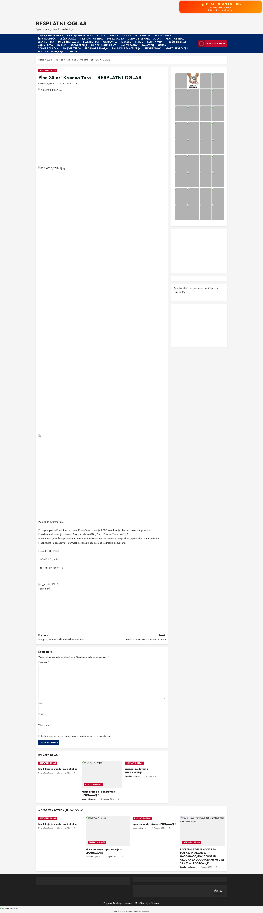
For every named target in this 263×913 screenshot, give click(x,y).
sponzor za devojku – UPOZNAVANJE (137, 770)
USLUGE (126, 35)
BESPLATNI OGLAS (61, 23)
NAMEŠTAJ (148, 45)
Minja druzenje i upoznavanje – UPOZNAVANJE (100, 793)
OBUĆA (162, 45)
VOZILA (101, 35)
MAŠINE (61, 45)
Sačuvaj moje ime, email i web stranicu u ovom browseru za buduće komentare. (78, 736)
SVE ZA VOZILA (115, 38)
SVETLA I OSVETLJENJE (50, 51)
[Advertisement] (82, 8)
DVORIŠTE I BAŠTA (68, 42)
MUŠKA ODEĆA (163, 35)
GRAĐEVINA (110, 42)
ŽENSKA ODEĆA (46, 38)
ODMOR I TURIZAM (48, 48)
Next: (146, 637)
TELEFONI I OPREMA (91, 38)
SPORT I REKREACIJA (176, 48)
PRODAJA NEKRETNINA (80, 35)
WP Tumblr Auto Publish (122, 912)
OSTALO (72, 51)
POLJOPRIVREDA (72, 48)
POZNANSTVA (143, 35)
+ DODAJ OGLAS (216, 43)
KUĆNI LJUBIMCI (177, 42)
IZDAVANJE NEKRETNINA (49, 35)
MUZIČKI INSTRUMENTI (103, 45)
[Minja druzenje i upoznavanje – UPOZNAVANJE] (102, 774)
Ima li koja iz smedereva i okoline (57, 769)
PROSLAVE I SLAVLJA (96, 48)
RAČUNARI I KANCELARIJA (126, 48)
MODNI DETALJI (78, 45)
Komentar (43, 662)
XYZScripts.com (144, 912)
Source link (44, 588)
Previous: (61, 637)
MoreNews (140, 903)
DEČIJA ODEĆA (68, 38)
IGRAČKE (126, 42)
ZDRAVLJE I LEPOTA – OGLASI (144, 38)
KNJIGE (139, 42)
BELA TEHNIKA (46, 42)
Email (41, 714)
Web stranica (44, 725)
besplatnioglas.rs (46, 83)
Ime (41, 703)
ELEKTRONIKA (91, 42)
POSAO (114, 35)
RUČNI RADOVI (153, 48)
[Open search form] (195, 43)
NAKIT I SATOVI (129, 45)
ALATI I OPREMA (175, 38)
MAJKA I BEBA (45, 45)
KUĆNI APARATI (155, 42)
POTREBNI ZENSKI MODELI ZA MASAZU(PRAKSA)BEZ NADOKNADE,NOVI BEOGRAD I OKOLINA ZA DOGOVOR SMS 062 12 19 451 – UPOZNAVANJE (202, 856)
